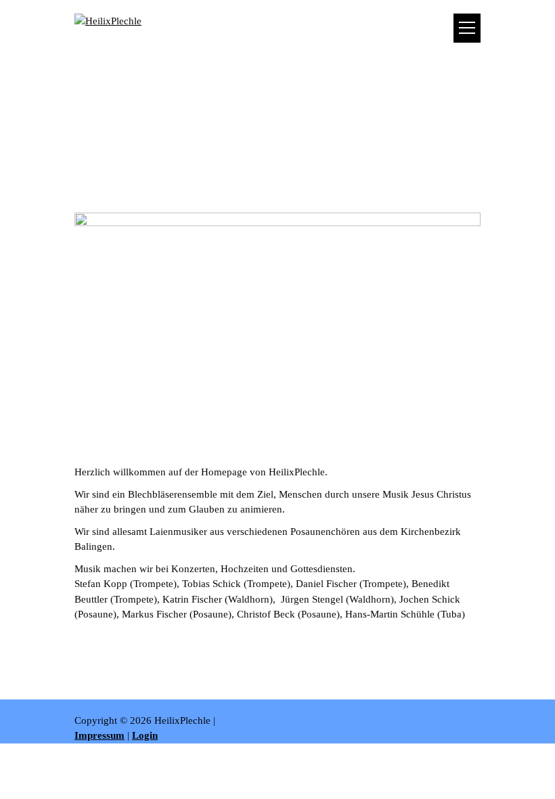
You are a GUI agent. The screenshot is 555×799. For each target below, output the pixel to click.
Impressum (99, 735)
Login (145, 735)
